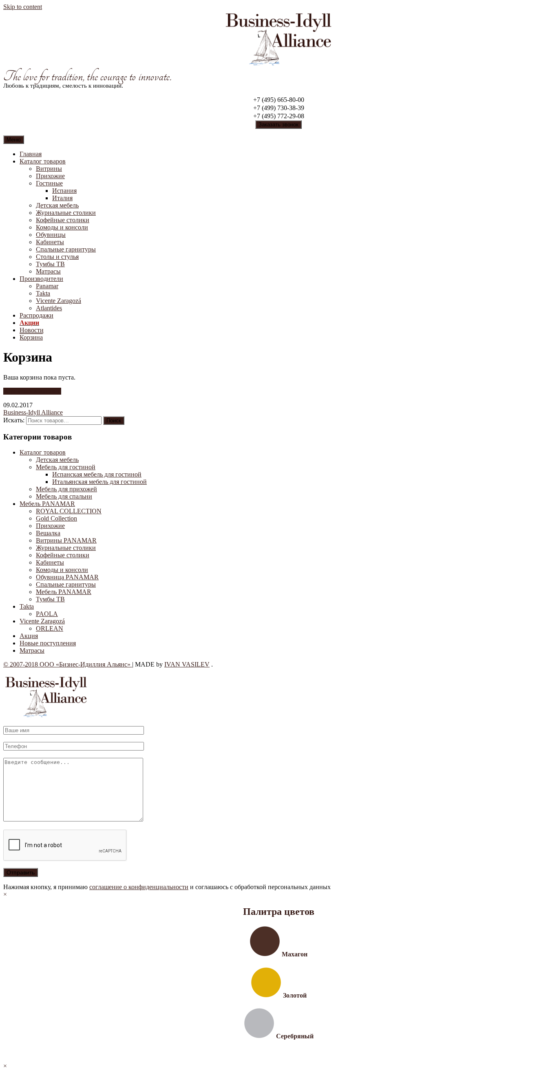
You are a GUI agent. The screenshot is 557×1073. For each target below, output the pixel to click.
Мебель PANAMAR (47, 503)
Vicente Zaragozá (58, 300)
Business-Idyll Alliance (33, 412)
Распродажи (36, 315)
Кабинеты (50, 241)
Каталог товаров (43, 161)
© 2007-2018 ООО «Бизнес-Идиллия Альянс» (67, 664)
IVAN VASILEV (187, 664)
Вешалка (48, 533)
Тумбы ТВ (50, 264)
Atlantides (49, 308)
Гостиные (49, 183)
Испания (64, 190)
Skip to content (22, 6)
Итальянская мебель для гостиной (99, 481)
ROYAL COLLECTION (69, 511)
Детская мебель (57, 205)
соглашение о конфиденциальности (138, 886)
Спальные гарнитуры (66, 249)
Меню (14, 140)
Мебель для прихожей (66, 489)
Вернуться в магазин (32, 391)
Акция (29, 635)
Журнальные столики (66, 212)
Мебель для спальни (64, 496)
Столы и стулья (57, 256)
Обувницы (51, 234)
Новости (32, 330)
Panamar (47, 286)
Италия (62, 197)
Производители (41, 278)
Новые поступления (48, 643)
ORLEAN (49, 628)
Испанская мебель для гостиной (96, 474)
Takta (43, 293)
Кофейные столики (62, 219)
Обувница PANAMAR (67, 577)
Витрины (49, 168)
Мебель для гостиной (65, 467)
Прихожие (50, 175)
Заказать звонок (278, 124)
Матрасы (48, 271)
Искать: (13, 420)
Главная (31, 153)
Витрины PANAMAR (66, 540)
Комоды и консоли (62, 227)
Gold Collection (56, 518)
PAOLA (47, 613)
